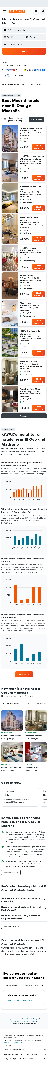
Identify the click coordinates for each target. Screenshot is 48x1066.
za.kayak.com (11, 1019)
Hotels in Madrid (29, 1021)
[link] (24, 674)
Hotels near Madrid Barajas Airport (20, 1000)
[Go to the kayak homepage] (17, 11)
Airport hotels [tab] (11, 985)
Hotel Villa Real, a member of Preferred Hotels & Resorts (32, 157)
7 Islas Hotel (25, 303)
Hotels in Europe (32, 1019)
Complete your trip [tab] (30, 985)
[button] (4, 11)
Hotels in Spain (15, 1021)
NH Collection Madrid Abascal (30, 218)
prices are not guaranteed (13, 1042)
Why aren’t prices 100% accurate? (19, 1058)
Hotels (21, 1019)
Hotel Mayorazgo (28, 248)
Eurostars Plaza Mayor (30, 389)
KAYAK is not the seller (14, 1049)
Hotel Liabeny (26, 275)
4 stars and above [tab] (11, 703)
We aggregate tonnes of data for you (20, 1054)
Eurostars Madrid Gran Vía (30, 188)
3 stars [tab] (26, 703)
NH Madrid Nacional (29, 361)
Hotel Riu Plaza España (31, 128)
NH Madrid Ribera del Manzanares (30, 332)
